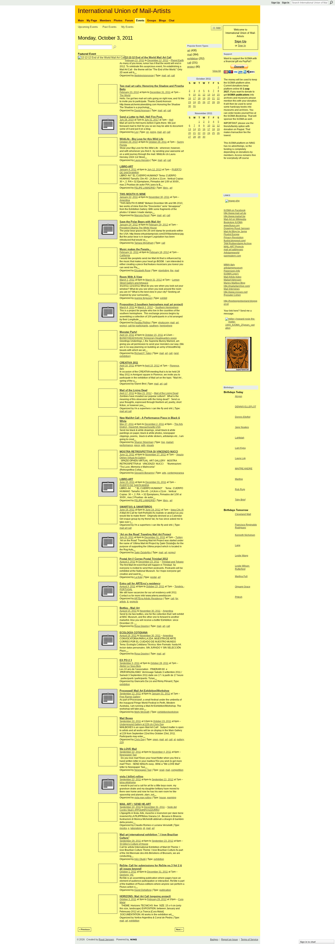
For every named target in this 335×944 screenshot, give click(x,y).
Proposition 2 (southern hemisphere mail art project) (151, 304)
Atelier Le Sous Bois (130, 666)
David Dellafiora (142, 890)
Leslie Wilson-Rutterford (242, 567)
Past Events (110, 26)
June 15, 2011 (127, 482)
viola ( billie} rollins (131, 776)
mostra (123, 828)
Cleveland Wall (243, 514)
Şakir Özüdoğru (142, 552)
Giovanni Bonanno (144, 473)
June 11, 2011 (127, 454)
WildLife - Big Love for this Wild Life (141, 138)
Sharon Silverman (143, 442)
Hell (171, 119)
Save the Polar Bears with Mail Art (140, 221)
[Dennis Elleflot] (228, 420)
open (155, 739)
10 (194, 94)
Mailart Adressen (232, 279)
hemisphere (166, 325)
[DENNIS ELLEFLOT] (228, 410)
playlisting (163, 270)
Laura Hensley (142, 160)
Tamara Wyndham (144, 243)
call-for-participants (138, 325)
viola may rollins (142, 797)
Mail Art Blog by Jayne (235, 231)
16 (189, 98)
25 (199, 102)
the (172, 270)
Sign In (285, 2)
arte (164, 473)
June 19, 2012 (153, 509)
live (163, 442)
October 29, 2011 (158, 142)
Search (331, 2)
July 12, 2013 (154, 169)
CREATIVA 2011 (129, 362)
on (147, 132)
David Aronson (142, 110)
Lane (237, 545)
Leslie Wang (241, 555)
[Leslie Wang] (228, 559)
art (168, 75)
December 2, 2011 (154, 424)
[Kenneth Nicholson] (228, 538)
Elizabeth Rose (142, 270)
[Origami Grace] (228, 590)
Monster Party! (128, 332)
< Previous (84, 929)
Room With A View (131, 276)
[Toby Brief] (228, 503)
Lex (136, 132)
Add (218, 28)
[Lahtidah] (228, 441)
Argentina (125, 200)
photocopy (163, 322)
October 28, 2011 (159, 663)
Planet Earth (177, 60)
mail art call (126, 411)
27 (208, 102)
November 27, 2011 (155, 454)
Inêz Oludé (140, 859)
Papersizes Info (232, 271)
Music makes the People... (135, 249)
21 (213, 98)
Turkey (179, 537)
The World (125, 95)
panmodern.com (232, 255)
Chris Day (139, 739)
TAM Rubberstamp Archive (238, 243)
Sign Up (275, 2)
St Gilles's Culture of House (134, 844)
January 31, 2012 (161, 693)
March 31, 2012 (153, 279)
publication (165, 890)
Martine (239, 479)
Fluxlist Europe (231, 234)
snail (161, 770)
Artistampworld (231, 252)
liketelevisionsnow (144, 75)
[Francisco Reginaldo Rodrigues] (228, 528)
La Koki (138, 577)
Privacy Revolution (233, 237)
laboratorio (136, 828)
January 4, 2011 (128, 169)
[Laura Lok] (228, 461)
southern (154, 325)
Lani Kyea (240, 448)
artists (123, 601)
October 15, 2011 (154, 335)
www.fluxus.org (232, 225)
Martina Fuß (241, 576)
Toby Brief (240, 499)
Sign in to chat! (308, 942)
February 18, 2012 (159, 252)
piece (137, 445)
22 (218, 98)
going (153, 132)
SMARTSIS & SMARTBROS (136, 506)
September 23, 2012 (162, 841)
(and (176, 353)
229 (122, 742)
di (144, 828)
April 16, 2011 (127, 335)
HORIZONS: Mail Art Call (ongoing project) (145, 896)
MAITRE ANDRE (243, 468)
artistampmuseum (233, 267)
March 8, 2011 (127, 307)
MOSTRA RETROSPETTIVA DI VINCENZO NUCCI (149, 451)
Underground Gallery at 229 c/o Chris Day (142, 724)
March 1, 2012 (145, 307)
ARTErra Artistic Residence (148, 598)
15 (218, 94)
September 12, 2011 (130, 693)
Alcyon (238, 396)
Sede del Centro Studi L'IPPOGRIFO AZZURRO (148, 809)
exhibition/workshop (168, 712)
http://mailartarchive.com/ (237, 286)
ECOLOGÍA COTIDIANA (134, 632)
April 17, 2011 (127, 393)
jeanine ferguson (143, 298)
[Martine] (228, 482)
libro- (165, 187)
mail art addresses (233, 249)
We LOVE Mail (128, 748)
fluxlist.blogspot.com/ (235, 240)
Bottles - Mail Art (130, 607)
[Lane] (228, 548)
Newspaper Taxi (128, 754)
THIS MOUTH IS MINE (133, 194)
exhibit (163, 298)
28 (213, 102)
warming (171, 797)
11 (199, 94)
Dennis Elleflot (242, 417)
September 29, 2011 (130, 841)
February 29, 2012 (158, 224)
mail (164, 75)
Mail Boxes (126, 718)
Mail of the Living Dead (133, 390)
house (162, 797)
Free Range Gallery (130, 696)
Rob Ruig (240, 489)
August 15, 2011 (128, 611)
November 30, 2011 (159, 197)
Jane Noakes (242, 427)
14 (213, 94)
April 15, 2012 (152, 365)
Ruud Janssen (106, 939)
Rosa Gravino (141, 626)
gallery (180, 739)
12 (204, 94)
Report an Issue (229, 939)
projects (134, 601)
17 (194, 98)
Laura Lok (240, 458)
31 (194, 106)
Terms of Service (249, 939)
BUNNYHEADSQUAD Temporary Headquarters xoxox (148, 338)
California (125, 255)
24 (194, 102)
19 (204, 98)
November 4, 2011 (161, 752)
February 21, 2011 (134, 60)
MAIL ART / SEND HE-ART (135, 804)
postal (153, 577)
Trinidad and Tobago (173, 561)
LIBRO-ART (126, 166)
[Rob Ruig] (228, 492)
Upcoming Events (88, 26)
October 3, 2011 (128, 899)
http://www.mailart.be (234, 216)
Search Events (115, 47)
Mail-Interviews (232, 289)
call (173, 75)
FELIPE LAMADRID (144, 187)
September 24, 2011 (130, 807)
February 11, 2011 (129, 252)
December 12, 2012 (157, 60)
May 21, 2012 (144, 393)
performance (126, 445)
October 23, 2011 (162, 721)
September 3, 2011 (130, 663)
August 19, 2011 (128, 635)
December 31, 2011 (160, 92)
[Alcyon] (228, 399)
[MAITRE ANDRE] (228, 472)
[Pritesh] (228, 600)
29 (218, 102)
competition (177, 770)
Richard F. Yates (142, 353)
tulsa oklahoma (128, 782)
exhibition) (125, 356)
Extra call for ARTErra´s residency (140, 583)
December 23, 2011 (148, 561)
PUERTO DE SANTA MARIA (134, 485)
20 (208, 98)
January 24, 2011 (129, 224)
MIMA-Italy (229, 264)
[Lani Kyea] (228, 451)
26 (204, 102)
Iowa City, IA (177, 509)
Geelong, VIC (127, 875)
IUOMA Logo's (231, 273)
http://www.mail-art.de (235, 213)
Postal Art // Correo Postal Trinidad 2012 (144, 558)
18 (199, 98)
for (176, 598)
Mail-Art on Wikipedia (235, 219)
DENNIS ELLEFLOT (245, 406)
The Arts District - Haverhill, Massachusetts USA (151, 426)
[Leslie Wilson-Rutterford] (228, 569)
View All (216, 71)
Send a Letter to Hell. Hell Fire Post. (141, 116)
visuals (150, 445)
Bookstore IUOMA (233, 222)
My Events (127, 26)
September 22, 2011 (130, 721)
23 (189, 102)
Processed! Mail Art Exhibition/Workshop (144, 690)
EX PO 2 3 (126, 660)
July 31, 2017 (152, 119)
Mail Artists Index (232, 277)
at (175, 739)
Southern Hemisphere (167, 307)
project (123, 325)
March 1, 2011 (127, 279)
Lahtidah (239, 437)
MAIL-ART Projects (234, 246)
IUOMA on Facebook (234, 210)
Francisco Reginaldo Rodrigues (246, 526)
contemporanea (175, 473)
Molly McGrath (141, 712)
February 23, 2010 (129, 92)
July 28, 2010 (127, 119)
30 (189, 106)
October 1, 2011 (128, 871)
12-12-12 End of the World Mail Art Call (148, 57)
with (143, 445)
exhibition (125, 684)
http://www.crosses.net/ (236, 292)
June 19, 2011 (127, 509)
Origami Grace (242, 586)
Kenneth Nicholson (245, 535)
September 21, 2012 (162, 779)
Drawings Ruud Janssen (237, 228)
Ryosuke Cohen (232, 295)
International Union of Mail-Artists (124, 10)
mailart (169, 442)
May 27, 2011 (127, 424)
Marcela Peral (141, 215)
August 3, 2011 (127, 586)
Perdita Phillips (142, 322)
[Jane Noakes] (228, 430)
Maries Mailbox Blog (234, 283)
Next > (179, 929)
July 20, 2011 (127, 537)
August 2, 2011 (127, 561)
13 (208, 94)
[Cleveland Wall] (228, 517)
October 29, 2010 (129, 142)
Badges (214, 939)
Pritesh (238, 597)
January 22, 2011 (129, 197)
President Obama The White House (138, 227)
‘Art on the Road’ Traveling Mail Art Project (145, 534)
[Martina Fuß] (228, 579)
